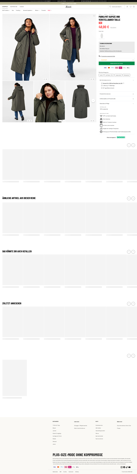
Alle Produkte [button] (5, 10)
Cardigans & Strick (57, 436)
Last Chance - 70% (109, 75)
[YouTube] (129, 467)
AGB (60, 471)
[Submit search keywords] (110, 6)
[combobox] (116, 7)
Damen (100, 14)
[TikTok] (127, 467)
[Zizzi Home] (68, 6)
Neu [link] (13, 10)
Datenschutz (55, 471)
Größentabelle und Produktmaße (107, 98)
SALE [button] (49, 10)
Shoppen (5, 6)
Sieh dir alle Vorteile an (79, 428)
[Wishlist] (94, 16)
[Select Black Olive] (102, 35)
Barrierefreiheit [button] (99, 436)
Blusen (54, 428)
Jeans (54, 444)
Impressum (71, 471)
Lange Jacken (118, 75)
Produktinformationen (105, 94)
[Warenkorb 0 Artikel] (133, 6)
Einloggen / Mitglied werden (80, 425)
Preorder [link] (44, 10)
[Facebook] (124, 467)
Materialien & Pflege (104, 103)
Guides (22, 6)
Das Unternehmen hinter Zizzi (124, 425)
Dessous (55, 441)
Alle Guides (98, 428)
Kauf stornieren (99, 438)
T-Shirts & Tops (56, 425)
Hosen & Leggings (57, 433)
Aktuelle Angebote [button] (27, 10)
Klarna (97, 433)
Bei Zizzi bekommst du (105, 80)
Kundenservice (99, 425)
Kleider (54, 438)
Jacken (105, 14)
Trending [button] (18, 10)
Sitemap (77, 471)
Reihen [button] (36, 10)
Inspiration (13, 6)
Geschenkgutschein (100, 430)
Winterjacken (111, 14)
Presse (118, 428)
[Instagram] (122, 467)
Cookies (65, 471)
